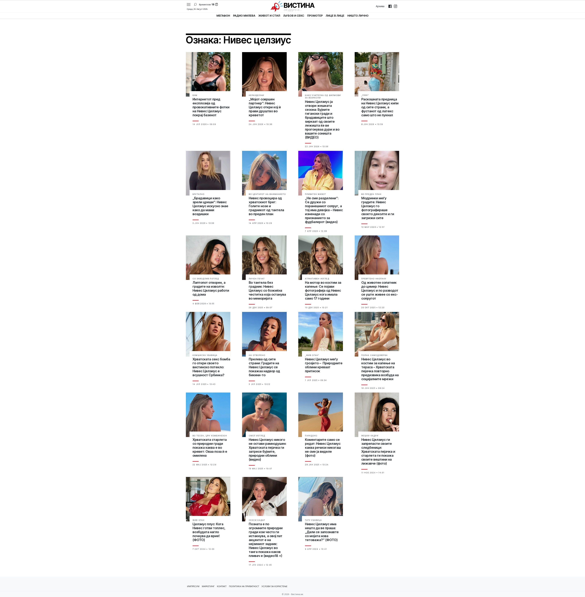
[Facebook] (390, 6)
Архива (380, 6)
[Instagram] (395, 6)
